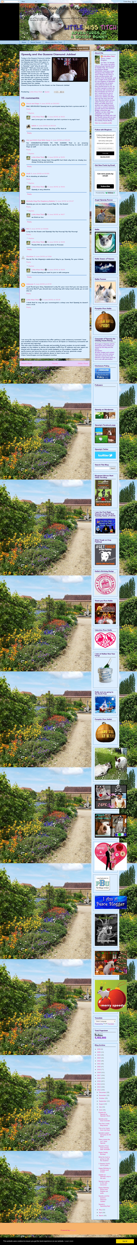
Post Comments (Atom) (60, 370)
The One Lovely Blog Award (104, 1124)
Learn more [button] (69, 1241)
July (100, 1107)
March (101, 1215)
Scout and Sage (32, 103)
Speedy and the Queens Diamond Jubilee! (104, 1198)
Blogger (73, 1230)
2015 (99, 1081)
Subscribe (105, 186)
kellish (34, 125)
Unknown (29, 284)
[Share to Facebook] (61, 92)
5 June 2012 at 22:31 (51, 299)
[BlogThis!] (57, 92)
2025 (99, 1052)
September (103, 1101)
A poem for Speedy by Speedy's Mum (104, 1114)
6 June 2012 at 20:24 (46, 125)
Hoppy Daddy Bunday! (103, 1153)
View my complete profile (103, 123)
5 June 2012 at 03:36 (39, 229)
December (102, 1092)
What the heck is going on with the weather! (104, 1159)
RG (27, 229)
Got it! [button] (125, 1241)
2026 (99, 1049)
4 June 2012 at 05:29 (60, 140)
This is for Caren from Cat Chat (104, 1129)
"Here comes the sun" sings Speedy (104, 1141)
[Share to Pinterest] (63, 92)
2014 (99, 1084)
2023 (99, 1058)
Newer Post (26, 363)
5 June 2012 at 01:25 (40, 173)
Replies (31, 113)
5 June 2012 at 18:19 (56, 269)
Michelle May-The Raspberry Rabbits (40, 201)
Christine (29, 256)
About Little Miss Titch (53, 42)
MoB (28, 173)
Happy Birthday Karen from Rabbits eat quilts (104, 1190)
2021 (99, 1064)
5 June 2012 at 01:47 (65, 201)
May (100, 1210)
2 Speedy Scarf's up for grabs (104, 1164)
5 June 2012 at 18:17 (56, 214)
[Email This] (55, 92)
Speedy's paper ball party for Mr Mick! (105, 1134)
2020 (99, 1066)
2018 (99, 1072)
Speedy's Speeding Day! (104, 1205)
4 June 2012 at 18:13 (56, 117)
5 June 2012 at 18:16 (56, 187)
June (101, 1110)
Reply (28, 109)
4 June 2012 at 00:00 (49, 103)
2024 (99, 1055)
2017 (99, 1075)
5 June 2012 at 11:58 (42, 256)
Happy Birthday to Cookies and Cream (105, 1170)
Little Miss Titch (38, 117)
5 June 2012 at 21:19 (42, 284)
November (102, 1095)
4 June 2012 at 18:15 (56, 157)
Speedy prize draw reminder (104, 1120)
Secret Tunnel (36, 42)
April (100, 1212)
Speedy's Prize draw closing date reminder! (104, 1147)
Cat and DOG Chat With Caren (38, 140)
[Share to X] (59, 92)
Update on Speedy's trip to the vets (105, 1176)
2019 (99, 1069)
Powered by (100, 193)
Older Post (83, 363)
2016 (99, 1078)
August (101, 1104)
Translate (111, 1024)
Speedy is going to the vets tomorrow (104, 1183)
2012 (99, 1090)
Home (24, 42)
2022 (99, 1061)
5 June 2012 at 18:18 (56, 242)
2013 (99, 1087)
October (102, 1098)
